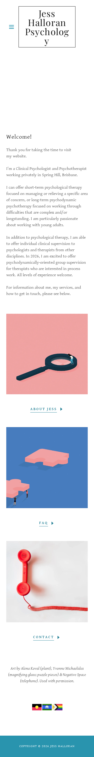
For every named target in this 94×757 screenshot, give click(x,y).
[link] (47, 26)
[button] (12, 27)
